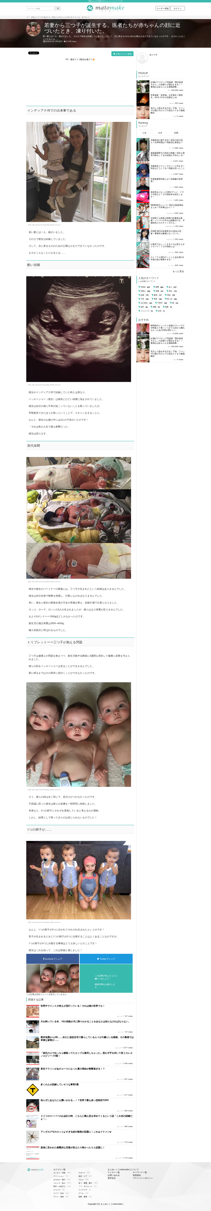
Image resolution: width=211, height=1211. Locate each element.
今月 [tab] (160, 132)
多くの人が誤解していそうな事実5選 (60, 1084)
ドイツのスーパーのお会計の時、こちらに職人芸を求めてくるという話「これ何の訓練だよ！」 (86, 1117)
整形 (158, 298)
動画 (158, 295)
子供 (145, 298)
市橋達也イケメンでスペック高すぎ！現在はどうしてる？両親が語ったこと (168, 167)
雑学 (144, 306)
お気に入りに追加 (124, 53)
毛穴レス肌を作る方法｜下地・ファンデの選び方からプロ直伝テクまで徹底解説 (168, 110)
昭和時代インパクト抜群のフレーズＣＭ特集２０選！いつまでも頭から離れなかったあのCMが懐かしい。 (168, 327)
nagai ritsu (168, 226)
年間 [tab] (176, 132)
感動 (156, 306)
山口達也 (146, 302)
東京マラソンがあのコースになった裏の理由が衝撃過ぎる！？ (73, 1068)
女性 (161, 310)
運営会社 (112, 1177)
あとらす (120, 1016)
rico (169, 90)
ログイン (178, 8)
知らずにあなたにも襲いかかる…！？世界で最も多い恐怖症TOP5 (75, 1100)
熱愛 (168, 306)
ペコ (169, 148)
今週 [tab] (144, 132)
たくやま (169, 200)
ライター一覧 (114, 1172)
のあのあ (169, 213)
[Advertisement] (80, 81)
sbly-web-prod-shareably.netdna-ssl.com (46, 225)
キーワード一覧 (140, 1172)
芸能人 (145, 291)
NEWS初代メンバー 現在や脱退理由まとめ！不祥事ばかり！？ (167, 206)
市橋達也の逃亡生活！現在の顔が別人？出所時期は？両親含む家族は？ (167, 141)
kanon (172, 103)
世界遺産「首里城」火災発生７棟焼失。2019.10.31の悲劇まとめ (167, 96)
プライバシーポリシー (143, 1177)
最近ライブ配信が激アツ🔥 (82, 59)
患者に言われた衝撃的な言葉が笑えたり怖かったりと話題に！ (73, 1147)
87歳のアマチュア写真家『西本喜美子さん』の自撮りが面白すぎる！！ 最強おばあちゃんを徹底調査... (167, 84)
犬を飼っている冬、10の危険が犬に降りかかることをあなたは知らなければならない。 (85, 1021)
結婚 (145, 295)
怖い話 (172, 298)
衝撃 (159, 287)
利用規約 (137, 1175)
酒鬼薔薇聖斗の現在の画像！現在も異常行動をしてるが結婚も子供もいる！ (168, 154)
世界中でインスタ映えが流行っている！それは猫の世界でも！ (73, 1005)
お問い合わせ (114, 1175)
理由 (171, 295)
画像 (159, 291)
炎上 (173, 287)
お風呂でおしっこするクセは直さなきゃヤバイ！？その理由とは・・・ (168, 245)
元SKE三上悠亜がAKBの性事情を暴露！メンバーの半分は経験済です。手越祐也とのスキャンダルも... (168, 220)
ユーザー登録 (163, 8)
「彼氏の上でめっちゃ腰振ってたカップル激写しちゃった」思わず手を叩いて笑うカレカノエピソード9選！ (86, 1054)
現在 (173, 291)
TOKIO (162, 302)
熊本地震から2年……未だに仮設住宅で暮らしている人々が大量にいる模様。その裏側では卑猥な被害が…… (87, 1038)
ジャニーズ (147, 310)
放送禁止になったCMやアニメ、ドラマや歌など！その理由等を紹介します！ (167, 194)
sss (175, 116)
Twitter (145, 287)
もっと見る (178, 271)
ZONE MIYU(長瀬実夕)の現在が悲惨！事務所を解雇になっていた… (166, 232)
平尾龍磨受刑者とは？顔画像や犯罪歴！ (167, 180)
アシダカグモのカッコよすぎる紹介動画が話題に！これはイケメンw (76, 1131)
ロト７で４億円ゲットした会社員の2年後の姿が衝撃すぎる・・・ (167, 258)
